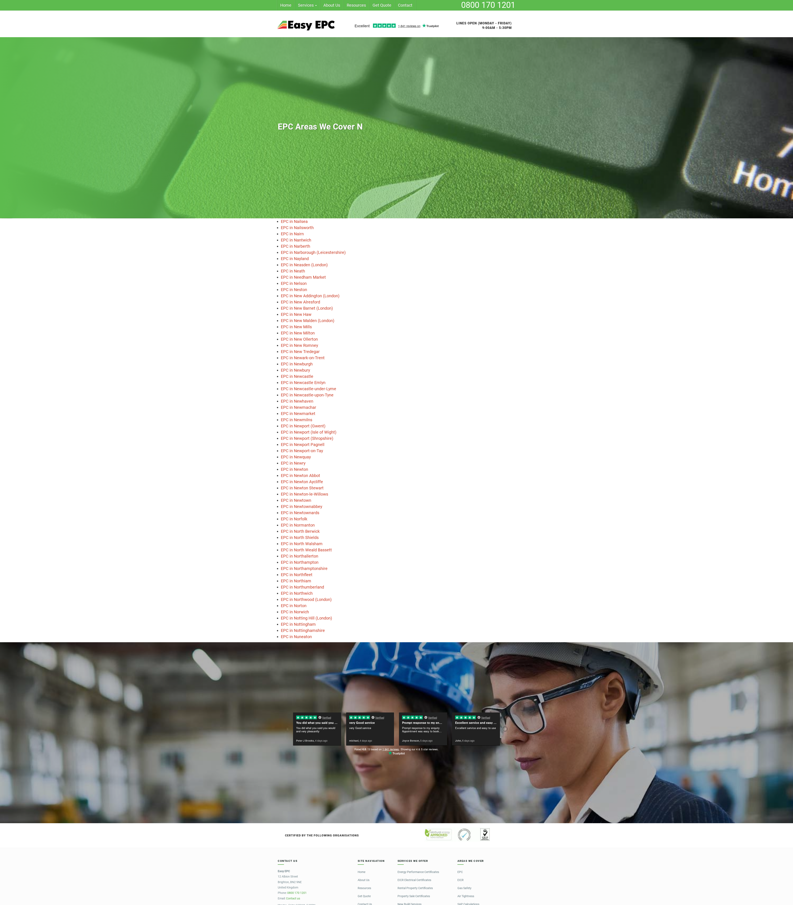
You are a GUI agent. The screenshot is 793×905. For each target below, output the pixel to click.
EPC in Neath (293, 271)
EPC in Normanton (298, 525)
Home (285, 5)
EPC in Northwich (297, 593)
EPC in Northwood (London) (306, 599)
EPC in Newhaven (297, 401)
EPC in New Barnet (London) (307, 308)
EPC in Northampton (299, 562)
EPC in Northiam (296, 580)
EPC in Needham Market (303, 277)
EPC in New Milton (298, 333)
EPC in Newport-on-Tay (302, 450)
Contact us (293, 898)
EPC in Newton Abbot (300, 475)
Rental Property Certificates (415, 888)
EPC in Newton (294, 469)
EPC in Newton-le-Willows (304, 494)
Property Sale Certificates (414, 896)
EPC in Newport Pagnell (302, 444)
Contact (405, 5)
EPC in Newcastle (297, 376)
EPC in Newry (293, 463)
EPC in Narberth (295, 246)
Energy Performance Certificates (418, 872)
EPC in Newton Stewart (302, 487)
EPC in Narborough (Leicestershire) (313, 252)
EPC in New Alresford (300, 302)
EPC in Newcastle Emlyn (303, 382)
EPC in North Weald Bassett (306, 549)
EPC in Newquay (296, 456)
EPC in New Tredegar (300, 351)
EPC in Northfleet (296, 574)
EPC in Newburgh (297, 364)
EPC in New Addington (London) (310, 295)
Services (306, 5)
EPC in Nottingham (298, 624)
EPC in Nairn (292, 233)
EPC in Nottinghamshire (303, 630)
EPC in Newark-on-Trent (303, 357)
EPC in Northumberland (302, 587)
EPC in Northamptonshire (304, 568)
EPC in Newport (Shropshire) (307, 438)
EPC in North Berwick (300, 531)
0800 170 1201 (488, 5)
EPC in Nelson (294, 283)
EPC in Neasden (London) (304, 264)
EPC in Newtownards (300, 512)
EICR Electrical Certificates (414, 880)
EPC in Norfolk (294, 518)
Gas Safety (464, 888)
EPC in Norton (293, 605)
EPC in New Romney (299, 345)
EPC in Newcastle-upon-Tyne (307, 394)
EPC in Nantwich (296, 240)
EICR (460, 880)
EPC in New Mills (296, 326)
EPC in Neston (294, 289)
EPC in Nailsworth (297, 227)
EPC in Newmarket (298, 413)
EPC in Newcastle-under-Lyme (308, 388)
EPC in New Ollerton (299, 339)
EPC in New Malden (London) (307, 320)
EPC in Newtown (296, 500)
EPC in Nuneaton (296, 636)
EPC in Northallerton (299, 556)
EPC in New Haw (296, 314)
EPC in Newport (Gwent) (303, 425)
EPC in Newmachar (298, 407)
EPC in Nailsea (294, 221)
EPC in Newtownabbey (301, 506)
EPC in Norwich (295, 611)
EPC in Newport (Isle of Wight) (308, 432)
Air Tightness (465, 896)
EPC (460, 872)
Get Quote (382, 5)
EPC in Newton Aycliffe (302, 481)
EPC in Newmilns (296, 419)
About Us (331, 5)
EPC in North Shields (300, 537)
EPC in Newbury (295, 370)
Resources (356, 5)
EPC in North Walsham (302, 543)
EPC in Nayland (295, 258)
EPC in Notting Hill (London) (306, 618)
